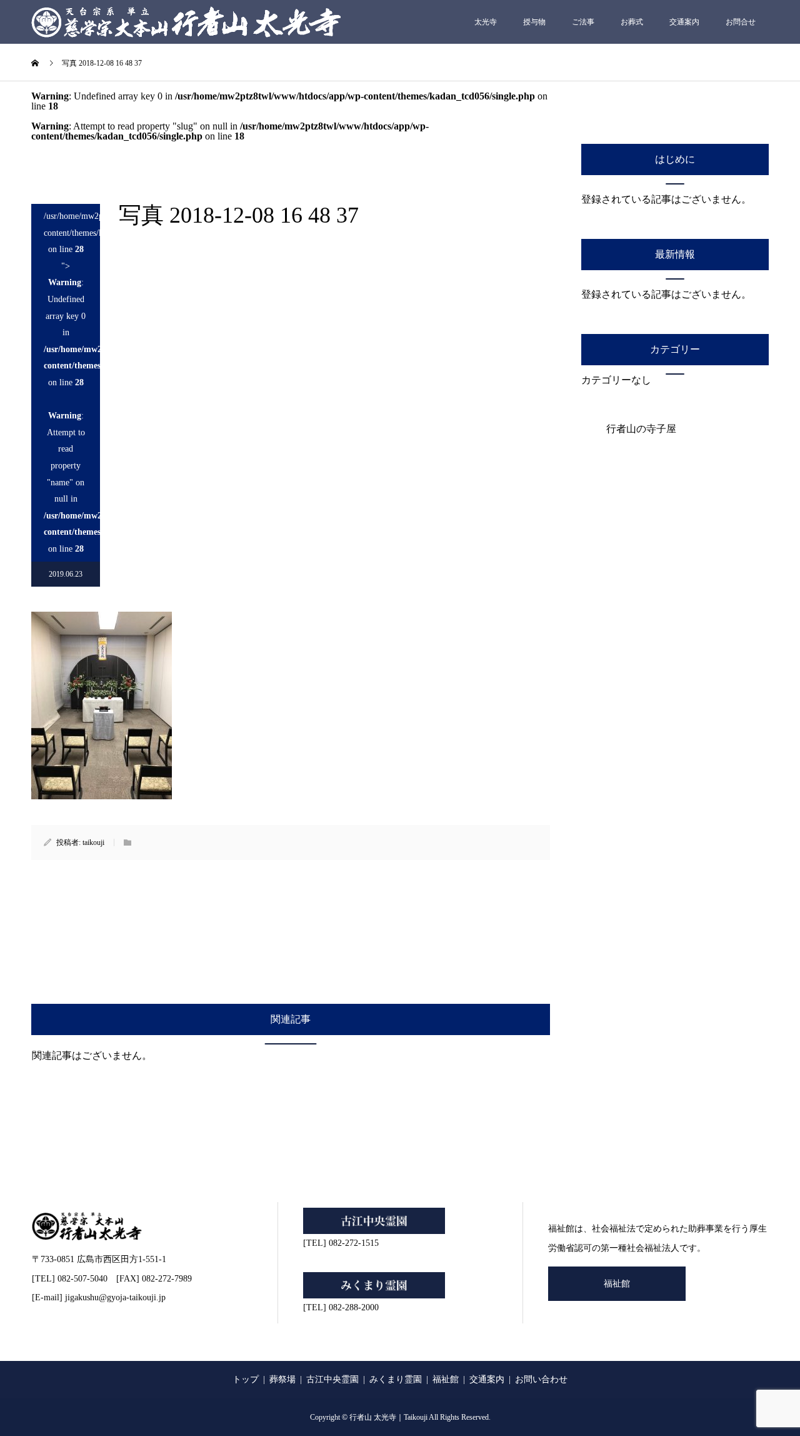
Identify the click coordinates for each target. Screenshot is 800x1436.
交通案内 (684, 22)
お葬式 (632, 22)
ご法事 (583, 22)
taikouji (93, 842)
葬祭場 (282, 1379)
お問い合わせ (541, 1379)
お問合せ (741, 22)
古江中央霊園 (332, 1379)
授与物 (534, 22)
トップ (245, 1379)
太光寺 (485, 22)
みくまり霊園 (395, 1379)
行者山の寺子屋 (641, 428)
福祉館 (617, 1283)
